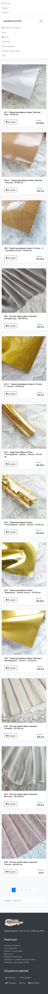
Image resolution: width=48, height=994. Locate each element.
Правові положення (13, 956)
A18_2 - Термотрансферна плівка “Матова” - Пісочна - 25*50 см (23, 181)
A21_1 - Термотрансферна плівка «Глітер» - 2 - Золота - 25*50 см (23, 385)
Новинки (6, 41)
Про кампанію (8, 46)
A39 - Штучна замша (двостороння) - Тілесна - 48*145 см (21, 863)
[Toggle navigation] (41, 21)
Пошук (7, 3)
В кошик (11, 122)
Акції (6, 37)
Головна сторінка (12, 27)
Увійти (5, 12)
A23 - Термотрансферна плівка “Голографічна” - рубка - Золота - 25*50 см (24, 523)
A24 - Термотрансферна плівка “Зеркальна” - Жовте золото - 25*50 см (22, 591)
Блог (4, 32)
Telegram (11, 983)
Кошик (5, 8)
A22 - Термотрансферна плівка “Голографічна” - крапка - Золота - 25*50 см (23, 454)
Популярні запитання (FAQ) (16, 962)
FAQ (3, 55)
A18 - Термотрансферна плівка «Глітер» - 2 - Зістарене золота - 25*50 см (23, 249)
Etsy (23, 983)
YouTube (11, 977)
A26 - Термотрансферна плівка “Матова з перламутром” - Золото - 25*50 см (23, 659)
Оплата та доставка (11, 51)
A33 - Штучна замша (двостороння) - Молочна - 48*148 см (21, 795)
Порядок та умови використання (19, 959)
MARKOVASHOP (13, 21)
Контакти (8, 954)
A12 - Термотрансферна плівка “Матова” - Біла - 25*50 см (23, 113)
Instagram (26, 977)
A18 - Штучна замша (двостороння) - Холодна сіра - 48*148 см (21, 317)
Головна (7, 900)
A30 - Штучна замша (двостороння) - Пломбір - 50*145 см (21, 727)
